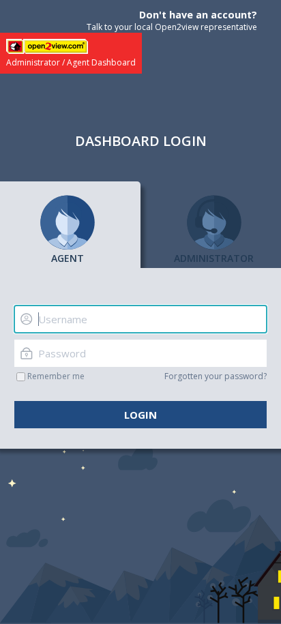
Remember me (56, 376)
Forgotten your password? (215, 376)
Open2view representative (206, 27)
